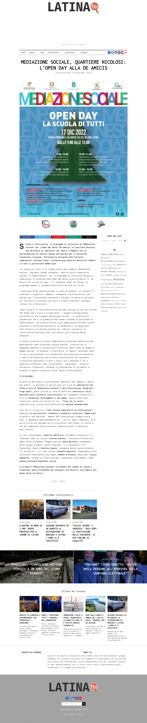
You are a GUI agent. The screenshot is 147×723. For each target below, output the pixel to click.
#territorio (117, 307)
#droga (110, 268)
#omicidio (120, 287)
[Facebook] (109, 52)
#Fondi (104, 271)
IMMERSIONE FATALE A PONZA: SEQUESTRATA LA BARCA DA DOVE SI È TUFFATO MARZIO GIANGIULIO (73, 620)
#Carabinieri (106, 258)
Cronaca (89, 73)
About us (80, 714)
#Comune (122, 261)
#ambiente (104, 254)
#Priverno (115, 290)
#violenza (104, 311)
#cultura (104, 268)
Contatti (72, 714)
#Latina (54, 481)
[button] (125, 240)
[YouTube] (122, 52)
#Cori (114, 265)
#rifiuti (115, 297)
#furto (103, 275)
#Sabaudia (105, 301)
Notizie (31, 52)
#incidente (123, 275)
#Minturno (113, 287)
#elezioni (117, 268)
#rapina (124, 294)
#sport (123, 304)
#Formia (112, 271)
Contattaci (83, 52)
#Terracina (106, 307)
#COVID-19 (121, 264)
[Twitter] (112, 52)
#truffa (125, 307)
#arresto (121, 254)
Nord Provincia (53, 52)
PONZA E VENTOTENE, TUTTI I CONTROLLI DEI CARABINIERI (51, 617)
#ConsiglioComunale (106, 264)
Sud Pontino (69, 52)
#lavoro (103, 284)
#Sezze (117, 304)
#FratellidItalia (121, 271)
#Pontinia (109, 290)
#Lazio (109, 284)
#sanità (123, 300)
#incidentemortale (107, 280)
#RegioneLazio (106, 297)
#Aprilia (113, 254)
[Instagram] (115, 52)
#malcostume (118, 284)
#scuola (62, 481)
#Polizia (103, 290)
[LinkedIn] (119, 52)
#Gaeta (109, 275)
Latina (42, 52)
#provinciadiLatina (111, 294)
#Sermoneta (111, 304)
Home (23, 52)
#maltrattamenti (105, 287)
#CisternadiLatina (109, 261)
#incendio (116, 275)
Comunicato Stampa (64, 73)
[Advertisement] (74, 29)
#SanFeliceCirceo (115, 300)
